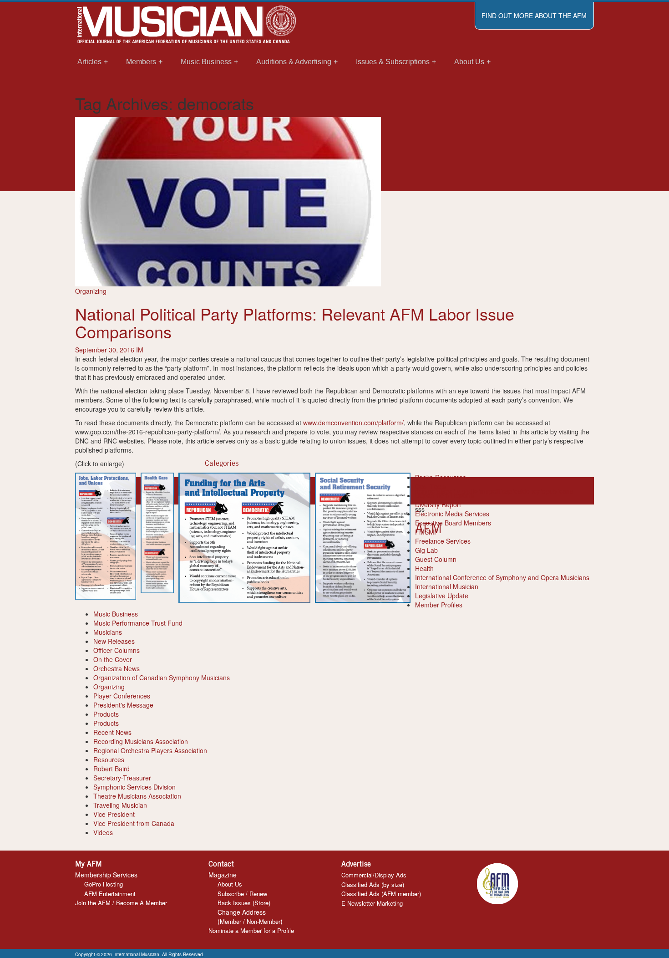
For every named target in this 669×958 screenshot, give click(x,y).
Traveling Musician (120, 805)
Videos (103, 832)
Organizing (90, 291)
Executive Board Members (453, 522)
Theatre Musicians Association (137, 795)
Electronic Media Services (452, 513)
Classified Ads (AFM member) (381, 893)
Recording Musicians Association (140, 741)
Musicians (107, 632)
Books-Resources (440, 477)
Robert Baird (111, 768)
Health (424, 568)
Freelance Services (443, 540)
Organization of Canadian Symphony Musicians (161, 677)
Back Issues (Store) (244, 902)
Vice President (114, 814)
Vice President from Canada (133, 823)
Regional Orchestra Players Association (150, 750)
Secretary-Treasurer (122, 777)
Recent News (112, 732)
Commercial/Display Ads (373, 875)
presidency (524, 490)
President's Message (123, 704)
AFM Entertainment (110, 893)
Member (230, 921)
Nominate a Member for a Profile (251, 930)
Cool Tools (430, 486)
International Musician (446, 586)
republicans (556, 490)
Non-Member (263, 921)
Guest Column (435, 559)
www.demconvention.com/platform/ (353, 422)
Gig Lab (426, 550)
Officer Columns (116, 650)
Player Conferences (121, 695)
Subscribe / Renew (242, 893)
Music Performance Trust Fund (137, 622)
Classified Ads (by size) (372, 884)
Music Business (115, 613)
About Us (230, 884)
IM (139, 349)
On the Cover (112, 659)
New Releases (114, 641)
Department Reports (444, 495)
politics (498, 490)
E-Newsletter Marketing (372, 903)
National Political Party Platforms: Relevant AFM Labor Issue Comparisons (294, 322)
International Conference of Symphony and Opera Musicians (502, 577)
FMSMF (426, 531)
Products (106, 713)
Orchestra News (116, 668)
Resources (108, 759)
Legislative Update (441, 595)
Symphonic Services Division (134, 786)
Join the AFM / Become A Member (121, 902)
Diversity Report (438, 504)
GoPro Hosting (103, 884)
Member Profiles (438, 604)
